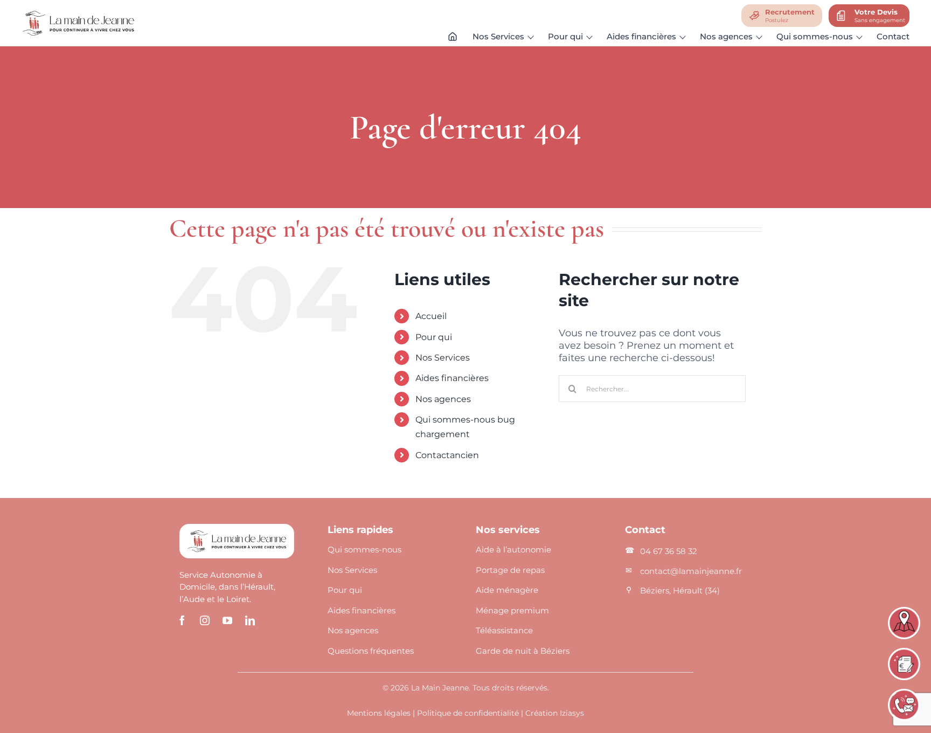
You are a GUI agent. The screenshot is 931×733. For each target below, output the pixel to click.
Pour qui (433, 337)
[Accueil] (452, 39)
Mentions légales (379, 713)
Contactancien (447, 455)
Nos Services (442, 357)
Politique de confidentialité (468, 713)
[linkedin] (250, 620)
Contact (893, 36)
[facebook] (182, 620)
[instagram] (204, 620)
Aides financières (452, 378)
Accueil (431, 316)
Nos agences (443, 399)
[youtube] (227, 620)
